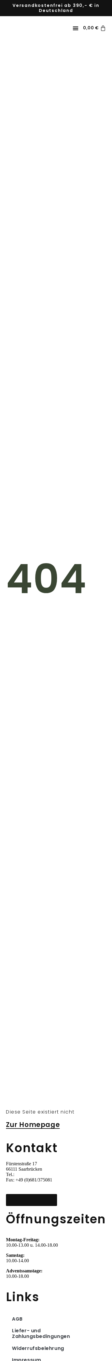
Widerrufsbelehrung (38, 1348)
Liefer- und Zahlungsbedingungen (41, 1333)
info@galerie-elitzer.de (27, 1185)
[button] (75, 28)
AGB (17, 1319)
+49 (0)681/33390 (32, 1174)
